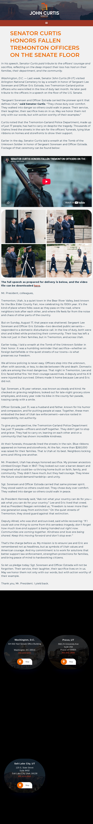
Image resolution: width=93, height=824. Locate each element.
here (37, 285)
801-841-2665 (68, 653)
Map (27, 662)
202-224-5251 (24, 653)
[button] (46, 23)
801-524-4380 (24, 776)
